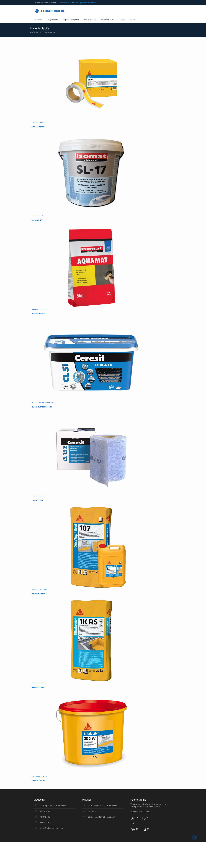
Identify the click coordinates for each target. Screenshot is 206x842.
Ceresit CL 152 (37, 500)
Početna (34, 32)
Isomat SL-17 (37, 220)
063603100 (65, 2)
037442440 (44, 817)
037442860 (44, 822)
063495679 (93, 811)
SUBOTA (134, 823)
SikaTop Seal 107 (38, 594)
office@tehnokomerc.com (51, 828)
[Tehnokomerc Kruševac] (50, 10)
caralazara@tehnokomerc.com (102, 817)
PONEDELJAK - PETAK (139, 812)
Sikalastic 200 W (38, 781)
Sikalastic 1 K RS (38, 687)
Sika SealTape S (38, 127)
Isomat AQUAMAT (39, 313)
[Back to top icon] (194, 837)
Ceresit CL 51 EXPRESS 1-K (42, 407)
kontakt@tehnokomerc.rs (84, 2)
